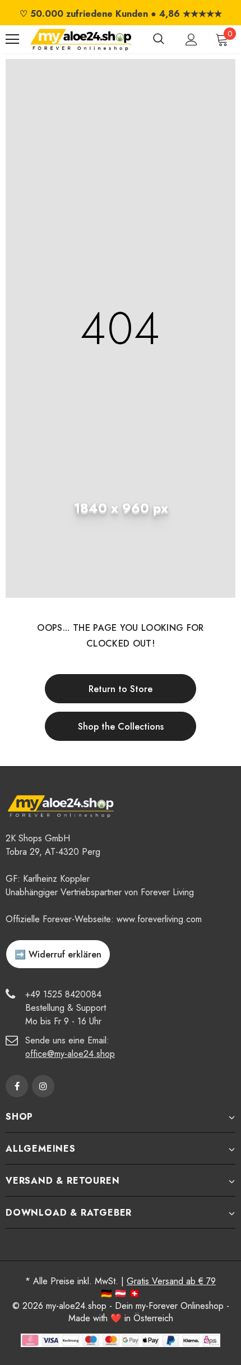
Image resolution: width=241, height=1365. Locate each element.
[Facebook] (17, 1086)
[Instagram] (43, 1086)
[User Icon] (191, 39)
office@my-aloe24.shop (70, 1053)
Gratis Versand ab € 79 (171, 1281)
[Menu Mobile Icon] (12, 39)
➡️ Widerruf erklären (58, 954)
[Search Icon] (158, 39)
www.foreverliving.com (159, 919)
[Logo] (81, 39)
